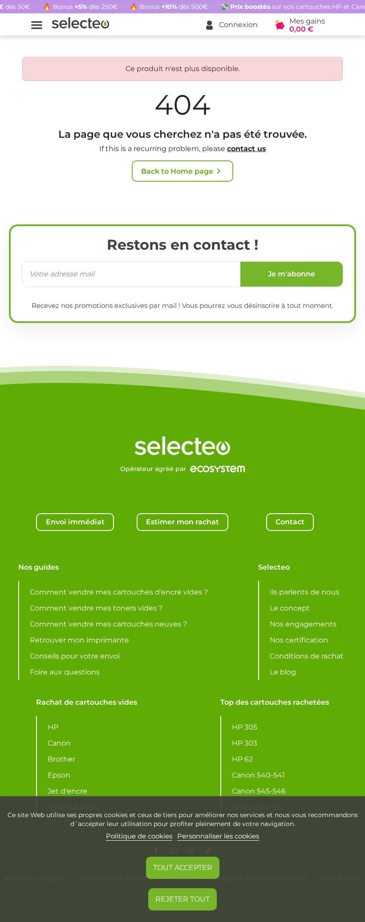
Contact (290, 521)
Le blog (283, 672)
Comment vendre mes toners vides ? (96, 608)
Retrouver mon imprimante (79, 640)
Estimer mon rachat (182, 521)
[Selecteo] (182, 423)
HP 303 (244, 743)
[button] (231, 25)
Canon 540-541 (258, 775)
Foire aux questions (65, 672)
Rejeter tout (182, 899)
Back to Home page (182, 171)
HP (53, 727)
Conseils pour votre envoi (75, 656)
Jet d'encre (67, 791)
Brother (61, 759)
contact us (246, 148)
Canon (59, 743)
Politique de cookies (139, 836)
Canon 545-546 (259, 791)
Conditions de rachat (307, 656)
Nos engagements (303, 624)
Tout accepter (182, 867)
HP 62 (242, 759)
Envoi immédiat (75, 521)
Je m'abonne (291, 274)
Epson (59, 775)
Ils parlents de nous (304, 592)
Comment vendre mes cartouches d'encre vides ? (119, 592)
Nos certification (299, 640)
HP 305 (244, 727)
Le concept (290, 608)
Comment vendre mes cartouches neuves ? (108, 624)
